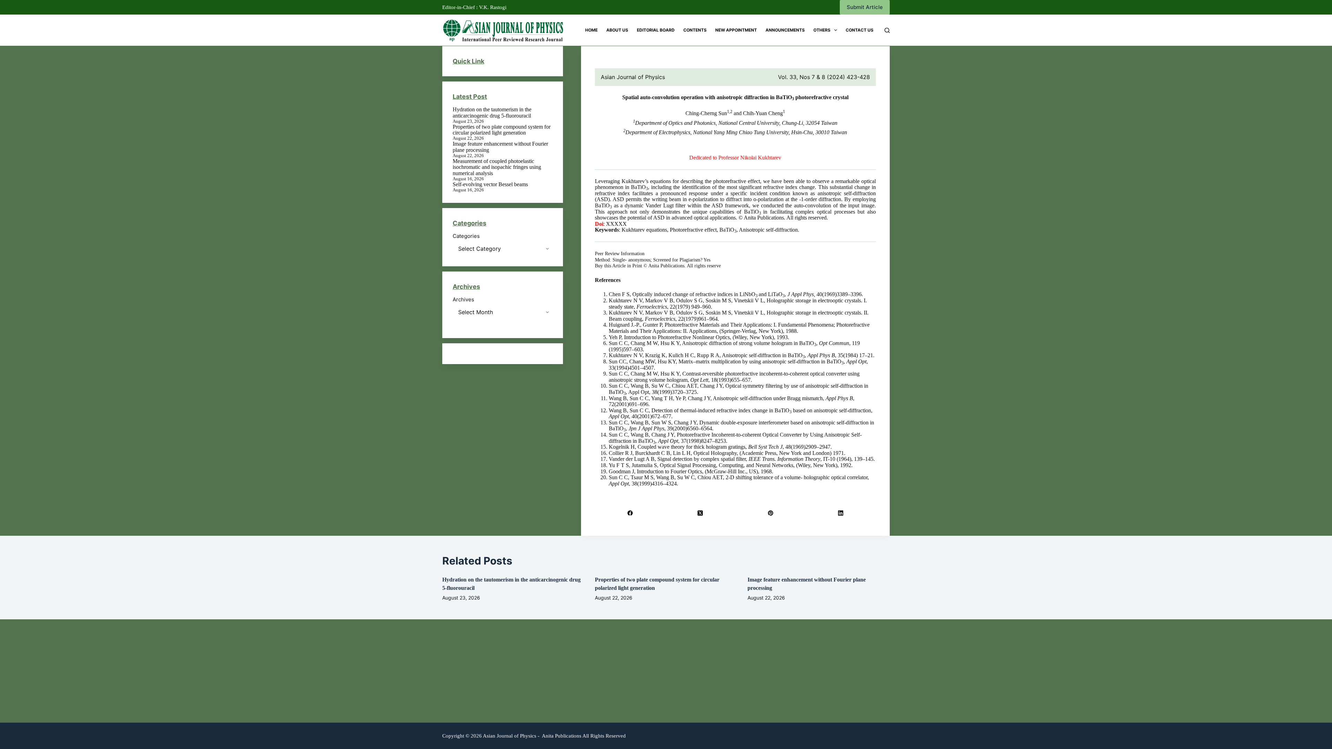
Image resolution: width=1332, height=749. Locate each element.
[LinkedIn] (841, 513)
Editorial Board (656, 30)
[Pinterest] (770, 513)
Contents (695, 30)
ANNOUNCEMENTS (785, 30)
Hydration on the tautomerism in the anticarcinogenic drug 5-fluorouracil (492, 112)
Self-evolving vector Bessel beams (490, 184)
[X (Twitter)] (700, 513)
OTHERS (821, 30)
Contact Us (859, 30)
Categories (466, 236)
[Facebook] (630, 513)
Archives (463, 299)
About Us (617, 30)
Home (591, 30)
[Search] (887, 30)
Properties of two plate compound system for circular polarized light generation (501, 130)
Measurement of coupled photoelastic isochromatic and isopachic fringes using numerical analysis (497, 167)
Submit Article (865, 7)
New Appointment (736, 30)
